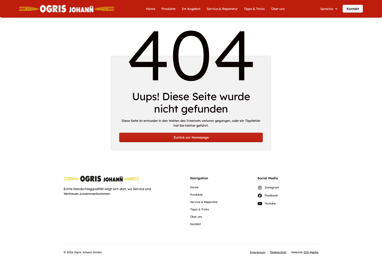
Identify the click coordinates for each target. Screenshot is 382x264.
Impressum (257, 252)
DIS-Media (311, 252)
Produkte (168, 9)
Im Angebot (191, 9)
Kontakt (353, 9)
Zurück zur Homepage (191, 137)
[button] (329, 9)
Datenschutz (278, 252)
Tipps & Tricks (254, 9)
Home (150, 9)
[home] (66, 9)
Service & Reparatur (222, 9)
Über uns (278, 9)
